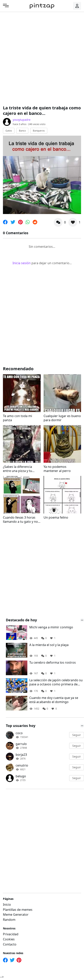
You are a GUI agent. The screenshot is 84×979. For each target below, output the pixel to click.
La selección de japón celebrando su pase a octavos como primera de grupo (56, 682)
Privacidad (10, 934)
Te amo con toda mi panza (17, 418)
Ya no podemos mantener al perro (57, 469)
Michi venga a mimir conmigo (51, 627)
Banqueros (39, 130)
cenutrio (22, 765)
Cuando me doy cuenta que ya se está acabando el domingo (53, 700)
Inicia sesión (22, 263)
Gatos (8, 130)
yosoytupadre (21, 120)
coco (19, 733)
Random (9, 919)
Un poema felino (56, 517)
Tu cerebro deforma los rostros (52, 663)
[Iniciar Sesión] (77, 6)
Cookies (9, 939)
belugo (21, 776)
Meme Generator (16, 914)
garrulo (21, 744)
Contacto (9, 944)
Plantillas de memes (17, 909)
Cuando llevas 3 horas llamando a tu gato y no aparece (20, 519)
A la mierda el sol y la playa (49, 645)
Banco (22, 130)
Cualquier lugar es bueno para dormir (62, 418)
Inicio (7, 904)
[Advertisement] (42, 58)
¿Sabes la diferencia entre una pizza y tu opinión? (17, 469)
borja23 (21, 754)
